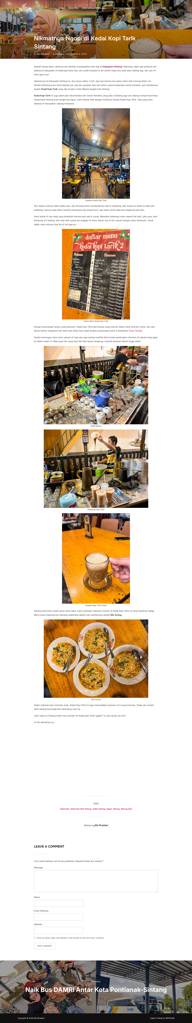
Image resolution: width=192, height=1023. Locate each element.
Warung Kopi (126, 809)
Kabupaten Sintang (112, 66)
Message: (38, 867)
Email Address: (41, 910)
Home (62, 8)
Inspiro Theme (156, 1018)
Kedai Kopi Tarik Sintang (80, 809)
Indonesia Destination (124, 8)
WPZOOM (170, 1018)
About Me (73, 8)
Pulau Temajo (135, 330)
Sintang (116, 809)
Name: (37, 897)
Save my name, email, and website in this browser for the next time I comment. (70, 938)
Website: (38, 924)
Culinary (59, 54)
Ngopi (109, 809)
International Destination (94, 8)
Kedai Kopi (64, 809)
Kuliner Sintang (98, 809)
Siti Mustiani (43, 54)
